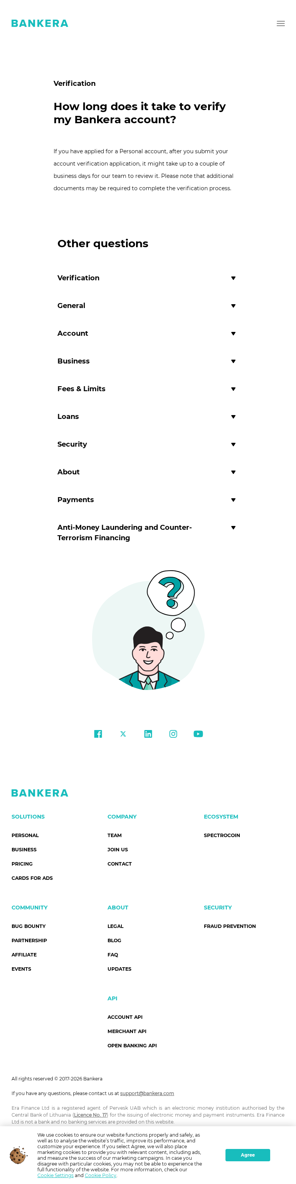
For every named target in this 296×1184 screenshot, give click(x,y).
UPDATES (119, 969)
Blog (114, 940)
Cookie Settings (55, 1175)
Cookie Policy (100, 1175)
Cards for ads (32, 878)
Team (115, 835)
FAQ (113, 955)
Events (21, 969)
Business (24, 849)
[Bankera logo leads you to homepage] (40, 23)
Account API (125, 1017)
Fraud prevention (230, 926)
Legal (115, 926)
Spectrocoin (222, 835)
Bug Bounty (28, 926)
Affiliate (24, 955)
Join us (118, 849)
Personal (25, 835)
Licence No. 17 (90, 1115)
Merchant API (127, 1031)
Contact (120, 864)
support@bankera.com (147, 1093)
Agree (248, 1155)
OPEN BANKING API (132, 1045)
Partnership (29, 940)
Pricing (22, 864)
